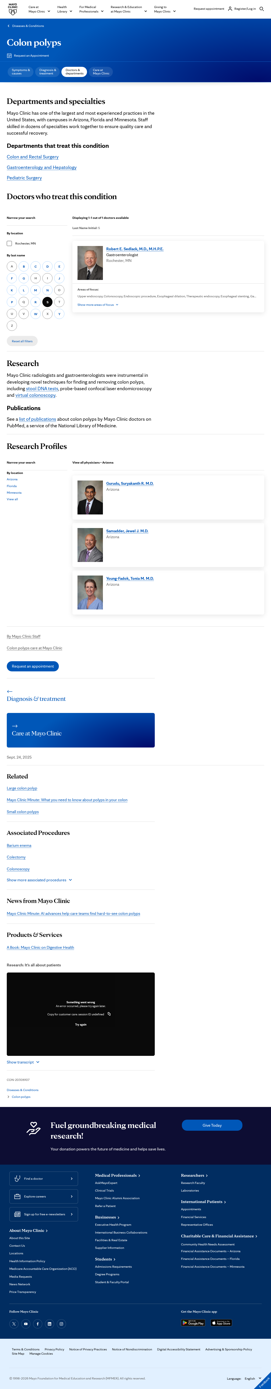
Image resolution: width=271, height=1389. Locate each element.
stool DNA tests (42, 388)
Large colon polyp (22, 788)
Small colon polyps (23, 811)
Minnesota (14, 492)
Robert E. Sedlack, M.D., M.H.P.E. (135, 248)
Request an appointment (33, 666)
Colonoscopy (18, 868)
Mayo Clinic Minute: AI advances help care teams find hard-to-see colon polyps (73, 913)
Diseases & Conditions (28, 26)
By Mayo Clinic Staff (23, 636)
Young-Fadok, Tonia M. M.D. (130, 578)
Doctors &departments (75, 71)
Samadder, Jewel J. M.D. (127, 530)
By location (15, 233)
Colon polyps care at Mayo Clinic (34, 647)
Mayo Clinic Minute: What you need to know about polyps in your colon (67, 799)
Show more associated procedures (36, 879)
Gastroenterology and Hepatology (42, 167)
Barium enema (19, 845)
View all (12, 499)
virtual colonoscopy (35, 395)
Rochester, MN (25, 243)
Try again (80, 1024)
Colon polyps (34, 42)
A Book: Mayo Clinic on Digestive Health (40, 947)
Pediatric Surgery (24, 178)
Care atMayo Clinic (101, 71)
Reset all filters (22, 341)
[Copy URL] (109, 1014)
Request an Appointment (31, 55)
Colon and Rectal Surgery (33, 157)
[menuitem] (20, 72)
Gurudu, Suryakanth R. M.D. (130, 483)
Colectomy (16, 856)
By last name (16, 255)
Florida (12, 486)
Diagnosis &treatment (47, 71)
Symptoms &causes (21, 71)
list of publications (37, 419)
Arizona (12, 479)
